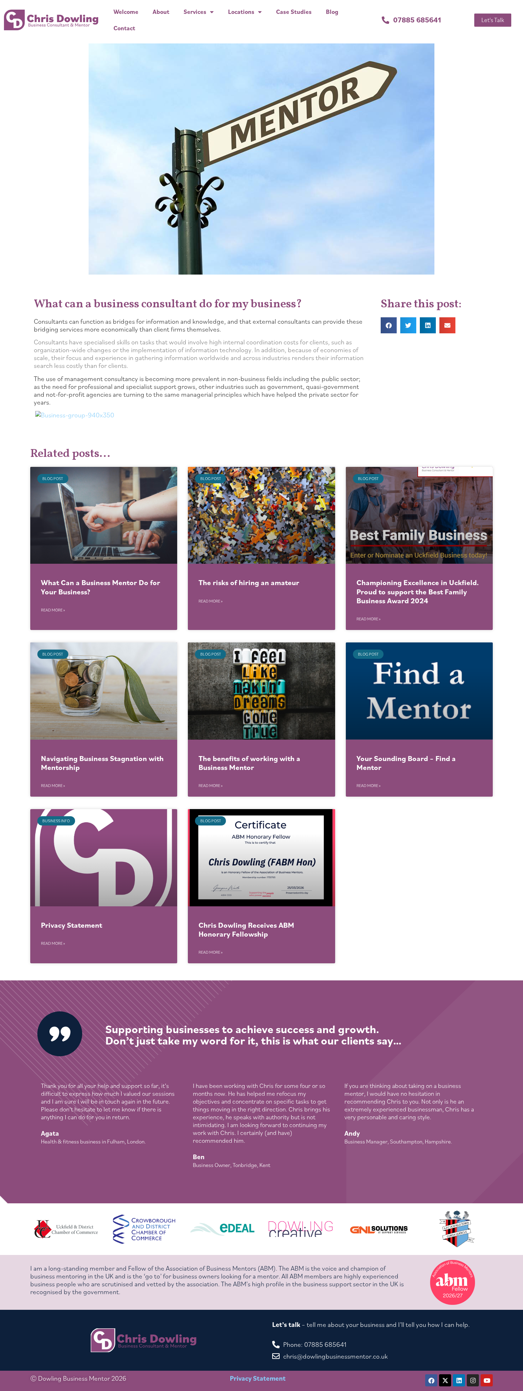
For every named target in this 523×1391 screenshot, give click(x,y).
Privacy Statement (71, 925)
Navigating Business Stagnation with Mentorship (102, 763)
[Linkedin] (459, 1380)
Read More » (53, 610)
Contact (124, 28)
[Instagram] (473, 1380)
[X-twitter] (445, 1380)
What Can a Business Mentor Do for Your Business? (100, 587)
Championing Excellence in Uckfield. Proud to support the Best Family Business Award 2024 (417, 591)
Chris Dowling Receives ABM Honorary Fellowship (246, 929)
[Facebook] (431, 1380)
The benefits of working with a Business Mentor (249, 763)
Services (195, 12)
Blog (332, 12)
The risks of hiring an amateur (249, 582)
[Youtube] (487, 1380)
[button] (389, 325)
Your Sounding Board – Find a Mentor (406, 763)
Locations (241, 12)
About (161, 12)
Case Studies (294, 12)
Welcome (125, 12)
